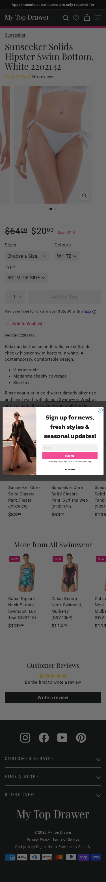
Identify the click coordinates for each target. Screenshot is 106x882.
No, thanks (70, 469)
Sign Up (69, 456)
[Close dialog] (100, 410)
